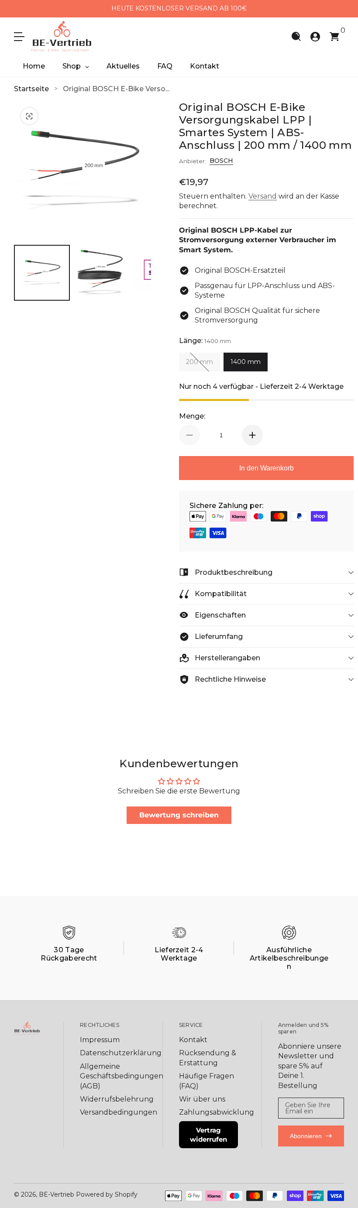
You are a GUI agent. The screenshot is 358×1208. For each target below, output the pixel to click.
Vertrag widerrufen (208, 1134)
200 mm (199, 362)
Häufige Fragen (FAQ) (206, 1081)
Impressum (100, 1040)
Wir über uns (202, 1099)
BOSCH (221, 161)
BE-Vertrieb (56, 1194)
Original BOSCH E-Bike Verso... (116, 89)
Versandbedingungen (118, 1112)
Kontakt (193, 1040)
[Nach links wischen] (104, 9)
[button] (296, 36)
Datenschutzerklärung (121, 1053)
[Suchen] (296, 36)
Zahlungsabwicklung (216, 1112)
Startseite (31, 89)
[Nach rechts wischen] (254, 9)
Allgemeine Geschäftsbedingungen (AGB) (121, 1076)
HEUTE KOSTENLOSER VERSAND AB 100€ (179, 8)
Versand (262, 196)
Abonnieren (306, 1135)
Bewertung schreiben (179, 815)
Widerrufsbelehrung (117, 1099)
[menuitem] (109, 1040)
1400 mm (246, 362)
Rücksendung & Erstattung (207, 1058)
